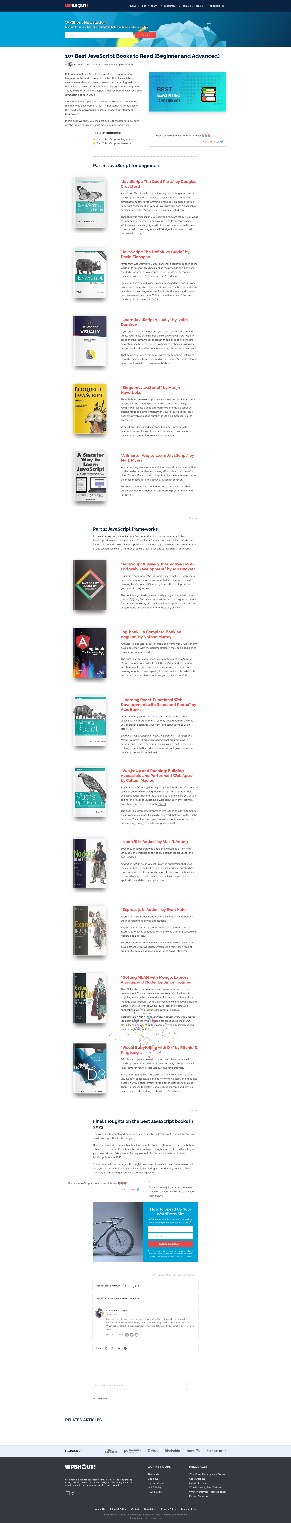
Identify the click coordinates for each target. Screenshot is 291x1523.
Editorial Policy (118, 1509)
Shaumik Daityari (82, 64)
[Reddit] (125, 1348)
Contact (135, 1509)
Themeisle (153, 1474)
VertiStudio (181, 1514)
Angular (125, 644)
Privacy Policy (168, 1509)
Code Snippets (197, 1478)
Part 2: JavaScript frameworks (114, 143)
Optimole (153, 1478)
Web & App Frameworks (122, 64)
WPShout (135, 1514)
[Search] (223, 6)
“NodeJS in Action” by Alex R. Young (154, 841)
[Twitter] (132, 1335)
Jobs (143, 6)
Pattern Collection (199, 1496)
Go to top (193, 518)
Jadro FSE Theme (198, 1483)
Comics (187, 6)
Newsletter (150, 1509)
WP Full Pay (154, 1487)
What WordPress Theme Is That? (207, 1492)
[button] (158, 6)
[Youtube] (79, 1494)
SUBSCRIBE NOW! (169, 1243)
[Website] (127, 1335)
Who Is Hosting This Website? (206, 1487)
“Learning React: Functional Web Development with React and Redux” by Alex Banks (158, 704)
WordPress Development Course (207, 1474)
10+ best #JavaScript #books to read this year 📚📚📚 (181, 135)
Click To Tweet (211, 142)
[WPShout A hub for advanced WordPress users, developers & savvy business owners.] (76, 6)
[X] (105, 1348)
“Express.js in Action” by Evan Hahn (154, 909)
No (137, 1285)
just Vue (167, 795)
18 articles (111, 1314)
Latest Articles (188, 1509)
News (133, 6)
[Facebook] (112, 1348)
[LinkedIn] (137, 1335)
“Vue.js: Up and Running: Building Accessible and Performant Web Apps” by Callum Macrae (157, 775)
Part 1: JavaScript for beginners (115, 139)
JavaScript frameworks (151, 540)
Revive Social (155, 1492)
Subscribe (145, 35)
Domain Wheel (156, 1483)
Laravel (161, 804)
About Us (215, 6)
